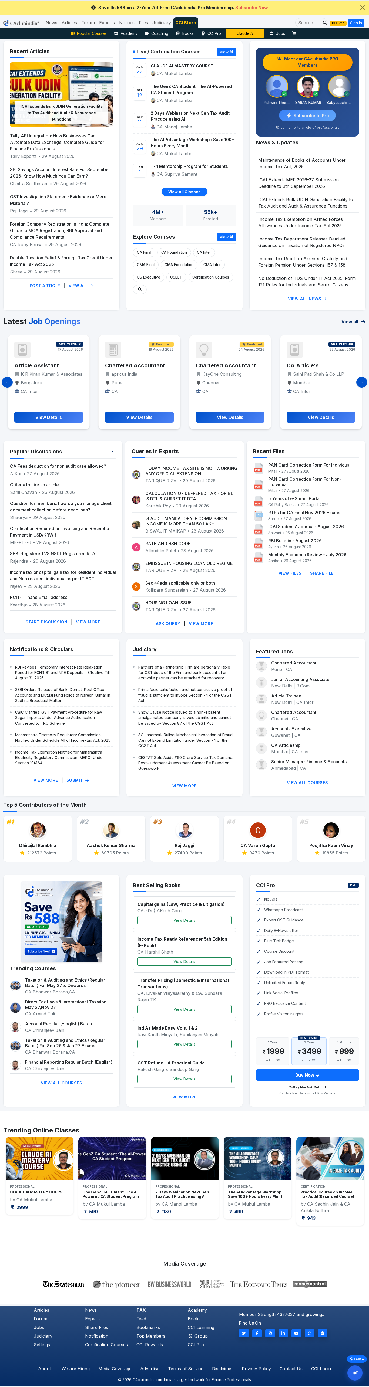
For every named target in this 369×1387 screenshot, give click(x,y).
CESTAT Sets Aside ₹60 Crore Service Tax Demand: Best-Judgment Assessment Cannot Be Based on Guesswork (185, 763)
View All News (305, 298)
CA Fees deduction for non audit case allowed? (58, 466)
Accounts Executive (291, 728)
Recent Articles (30, 51)
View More (88, 622)
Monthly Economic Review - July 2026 (307, 554)
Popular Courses (92, 33)
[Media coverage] (185, 1283)
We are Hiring (76, 1368)
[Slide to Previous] (7, 382)
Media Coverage (115, 1368)
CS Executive (148, 277)
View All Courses (307, 782)
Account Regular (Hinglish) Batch (58, 1023)
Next (355, 1185)
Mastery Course (245, 33)
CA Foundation (174, 252)
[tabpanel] (39, 1178)
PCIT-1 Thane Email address (38, 597)
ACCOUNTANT (306, 365)
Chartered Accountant (44, 365)
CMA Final (146, 265)
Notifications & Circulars (41, 649)
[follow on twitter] (244, 1333)
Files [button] (143, 22)
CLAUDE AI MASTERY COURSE (182, 66)
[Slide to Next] (361, 382)
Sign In (356, 23)
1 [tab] (148, 1240)
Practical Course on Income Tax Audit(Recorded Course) (254, 1194)
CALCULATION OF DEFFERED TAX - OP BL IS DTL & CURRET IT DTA (189, 496)
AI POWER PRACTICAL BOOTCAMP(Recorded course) (329, 1194)
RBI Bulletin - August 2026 (295, 540)
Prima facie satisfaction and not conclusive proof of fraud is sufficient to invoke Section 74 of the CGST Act (185, 695)
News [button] (51, 22)
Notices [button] (127, 22)
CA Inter (204, 252)
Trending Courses (33, 968)
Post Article (45, 285)
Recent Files (269, 451)
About (44, 1368)
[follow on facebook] (257, 1333)
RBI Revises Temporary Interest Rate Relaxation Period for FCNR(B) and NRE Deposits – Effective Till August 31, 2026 (62, 672)
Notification (96, 1336)
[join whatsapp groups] (309, 1333)
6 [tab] (188, 1240)
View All (79, 285)
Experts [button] (107, 22)
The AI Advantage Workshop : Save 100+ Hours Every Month (192, 142)
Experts (93, 1318)
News (91, 1310)
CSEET (176, 277)
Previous (13, 1185)
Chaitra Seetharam (30, 183)
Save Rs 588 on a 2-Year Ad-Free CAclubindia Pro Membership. (184, 7)
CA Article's (212, 365)
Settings (42, 1344)
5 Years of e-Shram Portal (294, 498)
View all (350, 321)
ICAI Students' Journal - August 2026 (306, 526)
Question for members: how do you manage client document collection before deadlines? (61, 507)
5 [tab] (180, 1240)
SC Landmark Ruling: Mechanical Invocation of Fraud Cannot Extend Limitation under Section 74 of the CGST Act (185, 740)
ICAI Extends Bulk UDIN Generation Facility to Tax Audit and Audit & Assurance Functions (62, 112)
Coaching (159, 33)
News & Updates (277, 142)
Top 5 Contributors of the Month (45, 805)
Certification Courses (210, 277)
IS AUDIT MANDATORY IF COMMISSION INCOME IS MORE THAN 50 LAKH (186, 521)
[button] (323, 22)
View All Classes (184, 191)
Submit (75, 780)
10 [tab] (221, 1240)
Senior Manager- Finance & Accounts (309, 761)
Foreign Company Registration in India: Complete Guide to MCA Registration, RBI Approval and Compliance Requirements (59, 230)
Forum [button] (88, 22)
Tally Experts (23, 156)
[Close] (362, 7)
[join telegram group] (322, 1333)
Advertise (149, 1368)
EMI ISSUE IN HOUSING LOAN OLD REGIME (189, 563)
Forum (40, 1318)
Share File (322, 573)
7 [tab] (196, 1240)
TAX (141, 1310)
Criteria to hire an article (34, 484)
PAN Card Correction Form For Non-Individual (304, 481)
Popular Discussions (36, 451)
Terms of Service (185, 1368)
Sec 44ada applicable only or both (180, 583)
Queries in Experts (155, 451)
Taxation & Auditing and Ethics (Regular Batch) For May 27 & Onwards (65, 982)
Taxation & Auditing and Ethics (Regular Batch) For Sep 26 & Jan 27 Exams (65, 1042)
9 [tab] (213, 1240)
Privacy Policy (256, 1368)
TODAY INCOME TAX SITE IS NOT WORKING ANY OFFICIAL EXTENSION (191, 471)
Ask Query (168, 623)
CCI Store (185, 22)
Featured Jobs (274, 651)
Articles (41, 1310)
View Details (184, 920)
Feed (141, 1318)
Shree (17, 271)
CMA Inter (212, 265)
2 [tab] (156, 1240)
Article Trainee (286, 695)
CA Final (144, 252)
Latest (41, 321)
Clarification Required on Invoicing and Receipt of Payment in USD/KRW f (60, 532)
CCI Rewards (149, 1344)
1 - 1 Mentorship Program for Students (189, 166)
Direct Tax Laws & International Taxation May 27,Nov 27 (65, 1004)
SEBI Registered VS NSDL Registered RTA (52, 553)
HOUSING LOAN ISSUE (168, 602)
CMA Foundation (179, 265)
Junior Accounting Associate (300, 679)
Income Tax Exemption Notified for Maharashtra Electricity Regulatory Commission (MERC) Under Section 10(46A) (59, 757)
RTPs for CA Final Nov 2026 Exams (304, 512)
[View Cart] (295, 33)
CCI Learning (201, 1327)
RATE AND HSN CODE (168, 543)
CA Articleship (286, 745)
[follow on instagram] (270, 1333)
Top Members (150, 1336)
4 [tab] (172, 1240)
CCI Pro (214, 33)
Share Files (96, 1327)
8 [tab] (204, 1240)
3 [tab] (164, 1240)
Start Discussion (47, 622)
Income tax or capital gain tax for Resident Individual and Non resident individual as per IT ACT (63, 575)
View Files (290, 573)
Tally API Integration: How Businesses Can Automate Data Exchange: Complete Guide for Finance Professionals (57, 142)
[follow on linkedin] (283, 1333)
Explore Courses (154, 236)
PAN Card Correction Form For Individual (309, 465)
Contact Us (291, 1368)
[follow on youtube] (296, 1333)
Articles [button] (69, 22)
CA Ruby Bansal (26, 244)
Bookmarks (148, 1327)
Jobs (280, 33)
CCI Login (321, 1368)
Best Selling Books (157, 885)
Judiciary (145, 649)
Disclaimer (222, 1368)
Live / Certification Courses (169, 51)
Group (200, 1336)
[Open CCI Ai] (355, 1373)
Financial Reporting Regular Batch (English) (68, 1062)
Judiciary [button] (161, 22)
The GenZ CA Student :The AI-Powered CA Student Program (191, 89)
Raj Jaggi (19, 210)
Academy (129, 33)
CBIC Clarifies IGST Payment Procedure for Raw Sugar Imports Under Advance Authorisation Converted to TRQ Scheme (58, 717)
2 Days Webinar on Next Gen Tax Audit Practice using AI (190, 116)
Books (188, 33)
